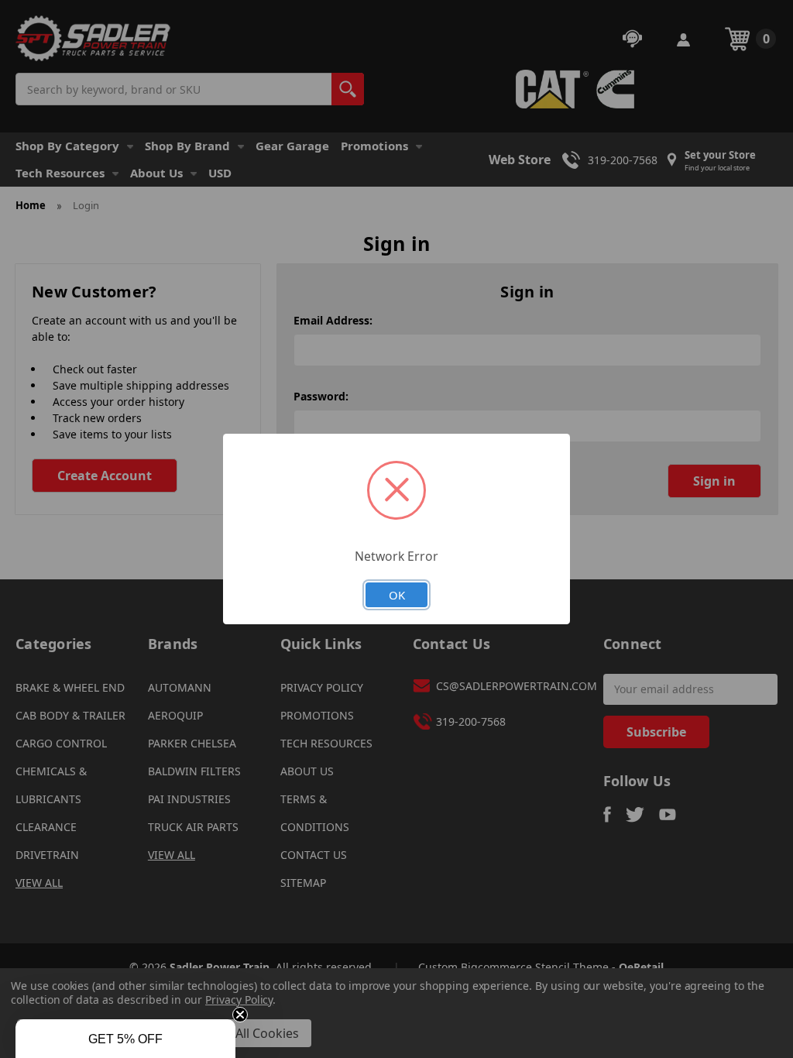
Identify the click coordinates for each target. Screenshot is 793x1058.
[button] (125, 1038)
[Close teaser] (240, 1014)
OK (397, 595)
